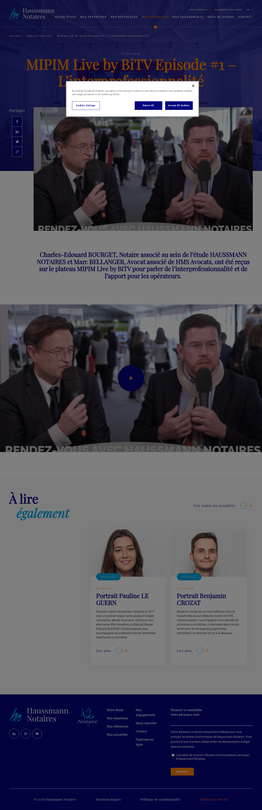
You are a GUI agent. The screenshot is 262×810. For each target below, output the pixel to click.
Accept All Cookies (179, 105)
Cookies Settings (85, 105)
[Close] (193, 85)
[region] (132, 99)
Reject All (148, 105)
